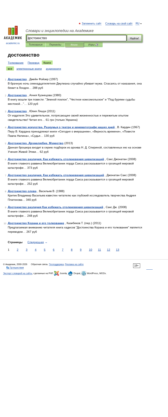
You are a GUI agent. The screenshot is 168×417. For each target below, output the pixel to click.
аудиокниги (53, 68)
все (10, 68)
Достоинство (17, 79)
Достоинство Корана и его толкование (36, 223)
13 (117, 249)
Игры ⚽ (93, 44)
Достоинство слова (22, 191)
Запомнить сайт (91, 23)
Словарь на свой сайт (119, 23)
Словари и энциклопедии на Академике (60, 31)
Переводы (55, 44)
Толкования (35, 44)
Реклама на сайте (74, 264)
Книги (74, 44)
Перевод (33, 62)
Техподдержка (56, 264)
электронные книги (29, 68)
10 (90, 249)
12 (108, 249)
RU (137, 23)
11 (99, 249)
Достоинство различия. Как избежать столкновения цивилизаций (56, 159)
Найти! (134, 38)
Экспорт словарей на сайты (17, 273)
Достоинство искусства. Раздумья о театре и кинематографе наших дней (61, 127)
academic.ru (13, 43)
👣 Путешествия (15, 267)
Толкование (16, 62)
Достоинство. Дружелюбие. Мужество (36, 143)
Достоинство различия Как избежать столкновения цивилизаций (55, 207)
